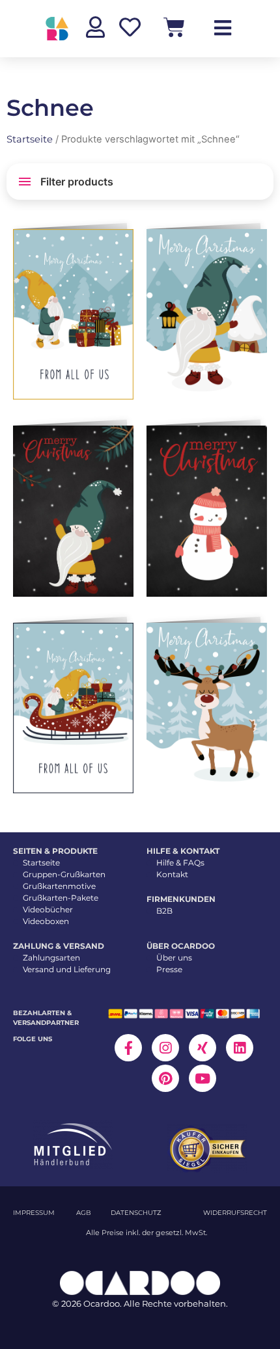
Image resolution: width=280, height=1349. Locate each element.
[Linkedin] (239, 1047)
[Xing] (202, 1047)
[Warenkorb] (174, 27)
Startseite (30, 139)
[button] (121, 244)
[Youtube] (202, 1078)
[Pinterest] (165, 1078)
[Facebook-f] (128, 1047)
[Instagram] (165, 1047)
